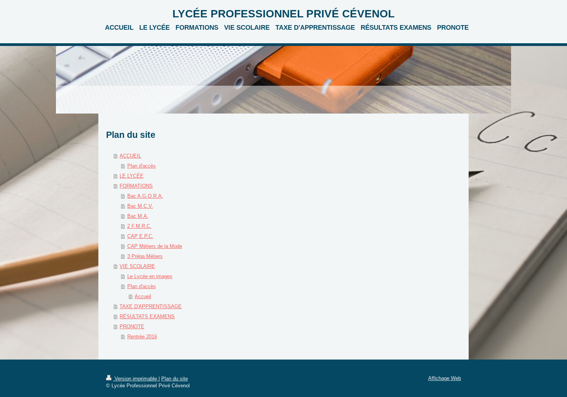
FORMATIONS (136, 186)
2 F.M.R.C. (139, 226)
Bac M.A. (137, 216)
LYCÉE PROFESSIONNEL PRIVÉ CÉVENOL (283, 14)
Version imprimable (136, 379)
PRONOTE (132, 326)
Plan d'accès (141, 166)
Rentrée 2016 (142, 336)
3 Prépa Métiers (145, 256)
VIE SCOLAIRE (137, 266)
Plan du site (174, 379)
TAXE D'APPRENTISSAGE (151, 306)
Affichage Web (444, 378)
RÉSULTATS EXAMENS (147, 316)
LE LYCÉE (131, 176)
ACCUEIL (130, 156)
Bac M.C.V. (140, 206)
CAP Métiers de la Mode (154, 246)
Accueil (143, 296)
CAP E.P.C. (140, 236)
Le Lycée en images (149, 276)
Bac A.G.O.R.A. (145, 196)
